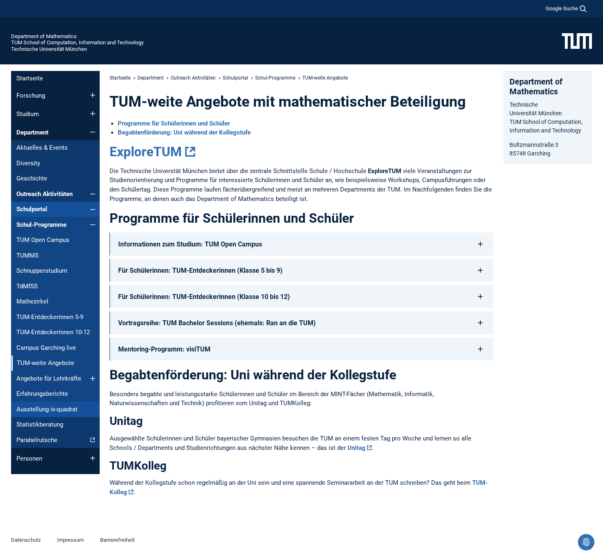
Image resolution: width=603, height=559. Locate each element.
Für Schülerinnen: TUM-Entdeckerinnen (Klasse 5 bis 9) (200, 270)
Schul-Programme (41, 224)
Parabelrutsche (36, 440)
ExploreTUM (146, 152)
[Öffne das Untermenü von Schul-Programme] (93, 225)
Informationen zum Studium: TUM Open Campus (190, 244)
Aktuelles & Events (42, 147)
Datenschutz (26, 540)
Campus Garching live (46, 347)
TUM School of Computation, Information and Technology (77, 42)
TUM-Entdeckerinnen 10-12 (53, 332)
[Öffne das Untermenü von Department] (93, 132)
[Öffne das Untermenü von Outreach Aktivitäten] (93, 194)
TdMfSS (27, 286)
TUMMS (27, 255)
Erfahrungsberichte (42, 393)
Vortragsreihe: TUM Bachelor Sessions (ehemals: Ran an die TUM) (217, 323)
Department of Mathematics (44, 36)
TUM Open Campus (42, 240)
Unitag (356, 448)
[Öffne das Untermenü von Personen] (93, 458)
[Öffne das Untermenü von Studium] (93, 114)
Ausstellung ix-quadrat (47, 409)
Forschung (30, 95)
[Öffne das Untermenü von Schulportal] (93, 209)
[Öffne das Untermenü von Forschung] (93, 95)
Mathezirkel (32, 301)
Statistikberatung (39, 424)
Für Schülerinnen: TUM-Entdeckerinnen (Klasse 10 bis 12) (204, 297)
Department (32, 132)
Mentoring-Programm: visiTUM (164, 349)
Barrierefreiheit (117, 540)
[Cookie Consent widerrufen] (586, 542)
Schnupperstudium (41, 270)
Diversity (28, 163)
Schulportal (31, 209)
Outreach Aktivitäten (44, 194)
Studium (27, 114)
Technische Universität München (49, 49)
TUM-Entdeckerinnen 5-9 (49, 317)
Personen (29, 458)
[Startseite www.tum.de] (577, 40)
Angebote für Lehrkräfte (48, 378)
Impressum (70, 540)
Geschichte (31, 178)
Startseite (29, 78)
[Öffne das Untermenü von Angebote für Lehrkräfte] (93, 378)
